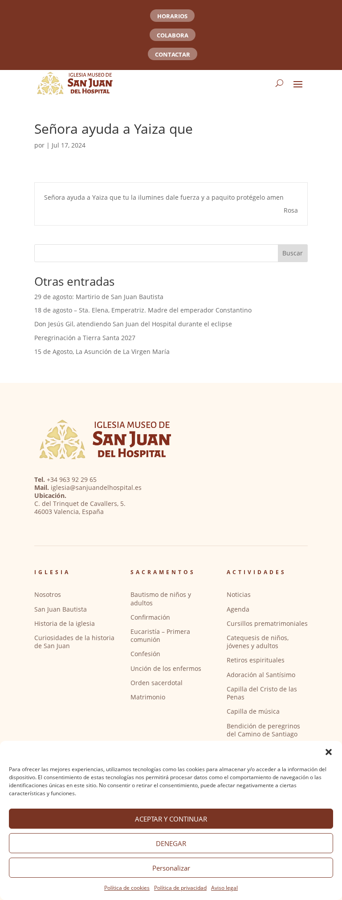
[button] (328, 752)
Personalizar (171, 867)
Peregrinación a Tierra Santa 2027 (84, 337)
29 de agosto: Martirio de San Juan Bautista (98, 296)
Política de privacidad (180, 888)
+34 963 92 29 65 (72, 479)
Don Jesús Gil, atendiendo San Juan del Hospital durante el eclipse (133, 324)
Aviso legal (224, 888)
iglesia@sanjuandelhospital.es (96, 487)
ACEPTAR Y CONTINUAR (171, 818)
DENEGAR (171, 843)
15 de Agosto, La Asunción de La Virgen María (102, 351)
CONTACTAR (172, 54)
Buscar (292, 253)
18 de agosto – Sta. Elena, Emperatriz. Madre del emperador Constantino (143, 310)
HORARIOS (172, 16)
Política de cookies (127, 888)
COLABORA (172, 35)
